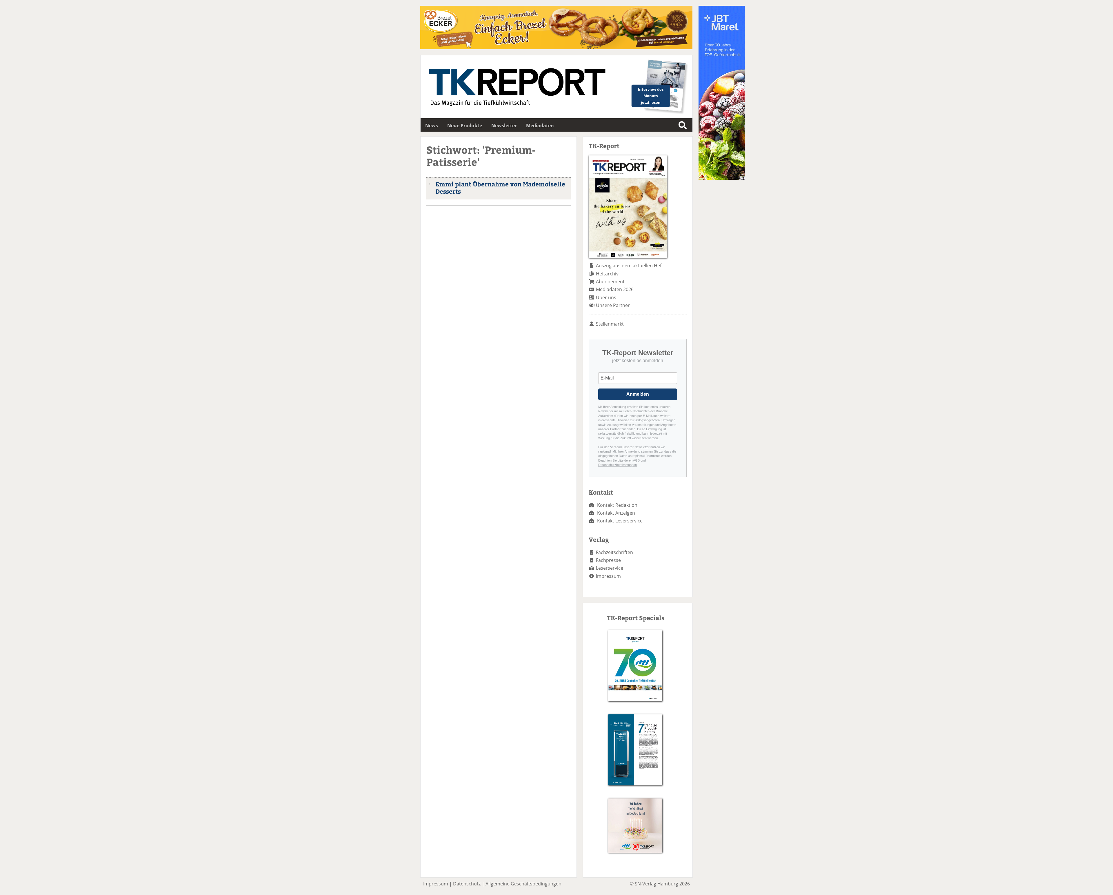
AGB (636, 460)
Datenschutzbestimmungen (617, 464)
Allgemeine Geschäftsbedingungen (523, 884)
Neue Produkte (464, 125)
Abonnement (610, 281)
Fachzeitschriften (614, 552)
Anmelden (637, 394)
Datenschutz (467, 884)
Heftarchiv (607, 274)
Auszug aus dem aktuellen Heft (629, 265)
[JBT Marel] (722, 178)
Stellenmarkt (610, 324)
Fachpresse (608, 560)
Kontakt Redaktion (617, 505)
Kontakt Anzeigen (616, 513)
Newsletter (504, 125)
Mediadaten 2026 (615, 289)
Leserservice (609, 568)
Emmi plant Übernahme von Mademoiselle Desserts (500, 187)
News (431, 125)
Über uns (606, 297)
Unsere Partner (613, 305)
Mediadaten (540, 125)
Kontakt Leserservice (620, 521)
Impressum (608, 576)
